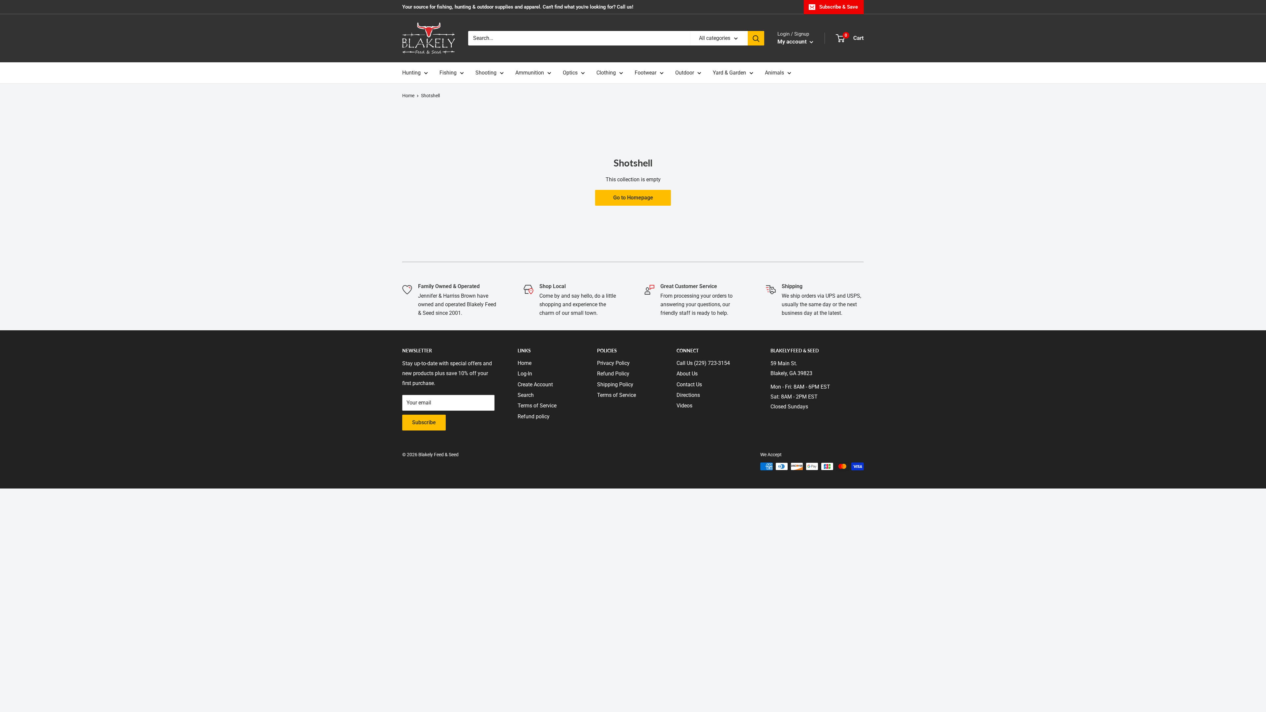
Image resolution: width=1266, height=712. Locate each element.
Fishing (448, 73)
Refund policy (534, 416)
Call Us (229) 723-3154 (703, 363)
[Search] (756, 38)
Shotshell (430, 95)
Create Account (535, 384)
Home (408, 95)
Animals (774, 73)
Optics (570, 73)
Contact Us (689, 384)
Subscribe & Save (838, 7)
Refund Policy (613, 374)
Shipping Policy (615, 384)
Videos (684, 405)
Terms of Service (537, 405)
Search (526, 395)
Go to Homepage (633, 197)
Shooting (486, 73)
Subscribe (424, 422)
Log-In (525, 374)
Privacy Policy (613, 363)
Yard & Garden (729, 73)
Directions (688, 395)
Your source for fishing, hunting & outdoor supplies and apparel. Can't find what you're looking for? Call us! (517, 7)
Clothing (606, 73)
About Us (687, 374)
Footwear (645, 73)
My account (792, 41)
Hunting (411, 73)
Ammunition (529, 73)
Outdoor (684, 73)
